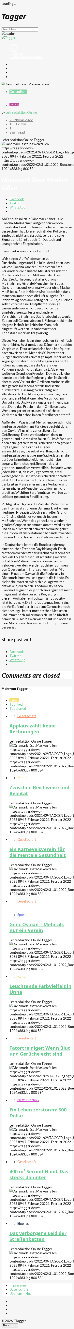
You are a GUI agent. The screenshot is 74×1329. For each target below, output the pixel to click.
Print (13, 51)
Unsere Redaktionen (25, 57)
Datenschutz (18, 1289)
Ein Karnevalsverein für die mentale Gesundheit (37, 852)
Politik (14, 105)
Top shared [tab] (17, 708)
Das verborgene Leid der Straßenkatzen (38, 1236)
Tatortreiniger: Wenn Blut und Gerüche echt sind (39, 1051)
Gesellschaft (26, 716)
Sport (21, 915)
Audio (14, 47)
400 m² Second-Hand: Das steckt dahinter (38, 1174)
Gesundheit (18, 92)
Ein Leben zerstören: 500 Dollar (38, 1112)
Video (13, 44)
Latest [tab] (14, 700)
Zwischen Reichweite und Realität (39, 790)
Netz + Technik (28, 1100)
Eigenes (23, 1223)
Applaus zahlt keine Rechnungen (32, 728)
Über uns (16, 54)
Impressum (17, 1285)
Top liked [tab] (16, 704)
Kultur (22, 778)
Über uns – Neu (20, 1293)
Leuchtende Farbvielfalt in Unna (40, 989)
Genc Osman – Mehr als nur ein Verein (36, 927)
